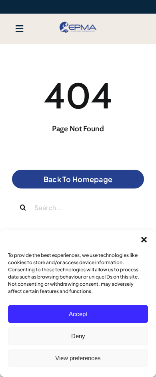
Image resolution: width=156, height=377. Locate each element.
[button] (144, 240)
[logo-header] (78, 22)
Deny (78, 336)
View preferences (78, 358)
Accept (78, 314)
